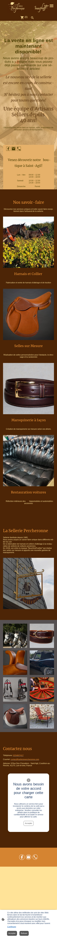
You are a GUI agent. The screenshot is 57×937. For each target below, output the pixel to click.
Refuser (24, 933)
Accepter (28, 823)
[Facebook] (8, 149)
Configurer (11, 927)
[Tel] (19, 149)
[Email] (13, 149)
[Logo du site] (28, 7)
